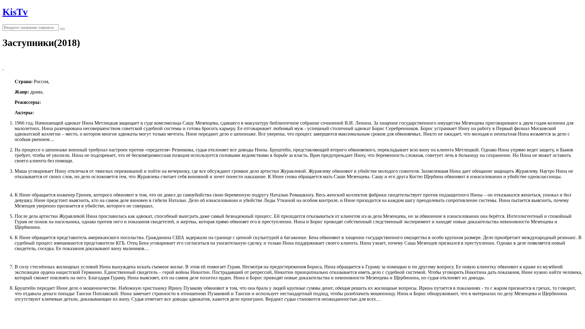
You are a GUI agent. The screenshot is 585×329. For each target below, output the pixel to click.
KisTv (15, 11)
